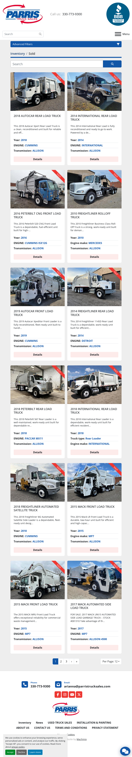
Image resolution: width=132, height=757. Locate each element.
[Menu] (118, 34)
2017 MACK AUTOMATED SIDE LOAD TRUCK (91, 606)
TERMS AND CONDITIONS (71, 728)
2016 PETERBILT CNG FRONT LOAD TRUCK (37, 215)
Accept (10, 752)
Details (37, 159)
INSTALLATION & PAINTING (94, 722)
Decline (21, 752)
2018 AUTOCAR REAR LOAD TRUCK (37, 116)
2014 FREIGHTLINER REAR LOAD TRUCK (92, 313)
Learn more (35, 752)
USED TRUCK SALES (60, 722)
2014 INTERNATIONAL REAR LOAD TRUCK (94, 117)
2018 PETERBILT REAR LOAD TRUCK (33, 411)
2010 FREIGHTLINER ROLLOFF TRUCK (90, 215)
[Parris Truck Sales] (66, 709)
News (39, 722)
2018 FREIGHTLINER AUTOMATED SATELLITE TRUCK (36, 508)
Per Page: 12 (110, 661)
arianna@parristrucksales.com (87, 686)
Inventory (25, 722)
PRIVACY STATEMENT (105, 728)
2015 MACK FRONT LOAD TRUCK (92, 507)
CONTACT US (42, 728)
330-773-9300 (71, 14)
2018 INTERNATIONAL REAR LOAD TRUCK (94, 411)
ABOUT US (22, 728)
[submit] (40, 34)
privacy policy (18, 746)
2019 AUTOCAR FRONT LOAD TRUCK (33, 313)
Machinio (82, 739)
